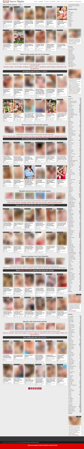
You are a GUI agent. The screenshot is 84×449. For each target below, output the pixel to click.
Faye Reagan (49, 95)
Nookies (70, 209)
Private (69, 229)
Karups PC (70, 188)
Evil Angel (70, 157)
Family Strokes (71, 164)
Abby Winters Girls (72, 65)
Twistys (69, 264)
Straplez (5, 49)
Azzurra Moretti (71, 325)
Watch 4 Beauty (71, 273)
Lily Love (70, 397)
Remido (16, 49)
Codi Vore (70, 333)
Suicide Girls (70, 245)
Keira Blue (70, 383)
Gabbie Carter (71, 363)
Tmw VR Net (71, 261)
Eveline (69, 356)
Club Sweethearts (18, 28)
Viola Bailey (49, 384)
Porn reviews (71, 54)
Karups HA (70, 187)
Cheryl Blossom (71, 332)
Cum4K (69, 137)
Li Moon (70, 394)
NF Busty (62, 384)
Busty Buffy (70, 132)
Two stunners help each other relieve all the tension (61, 224)
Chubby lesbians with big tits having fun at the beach (29, 247)
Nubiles (69, 16)
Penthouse (70, 219)
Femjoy (41, 186)
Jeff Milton (70, 377)
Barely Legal (70, 122)
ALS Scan (70, 18)
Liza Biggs (70, 401)
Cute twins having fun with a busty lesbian (50, 247)
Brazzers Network (72, 130)
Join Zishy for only (34, 71)
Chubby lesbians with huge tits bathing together (50, 224)
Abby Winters (39, 119)
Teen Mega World (18, 119)
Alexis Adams (71, 316)
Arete (15, 27)
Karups (30, 162)
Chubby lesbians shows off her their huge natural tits (7, 224)
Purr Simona (49, 186)
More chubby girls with (34, 337)
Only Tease (70, 217)
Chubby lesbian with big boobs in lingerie (7, 247)
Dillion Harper (71, 348)
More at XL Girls (72, 43)
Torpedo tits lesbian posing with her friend (62, 289)
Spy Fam (70, 240)
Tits (62, 1)
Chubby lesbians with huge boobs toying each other (50, 289)
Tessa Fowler (71, 254)
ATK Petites (70, 116)
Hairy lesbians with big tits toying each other (7, 22)
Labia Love (70, 51)
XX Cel (69, 287)
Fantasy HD (70, 165)
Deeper (69, 145)
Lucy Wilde (70, 403)
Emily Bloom (49, 360)
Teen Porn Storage (72, 253)
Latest (35, 1)
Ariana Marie (70, 324)
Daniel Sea (70, 343)
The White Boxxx (71, 257)
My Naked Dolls (71, 198)
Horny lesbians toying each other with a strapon (7, 45)
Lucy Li (59, 95)
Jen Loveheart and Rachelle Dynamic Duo (18, 356)
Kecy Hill (70, 382)
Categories (52, 1)
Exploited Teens (71, 161)
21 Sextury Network (72, 102)
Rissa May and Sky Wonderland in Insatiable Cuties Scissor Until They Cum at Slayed (29, 182)
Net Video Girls (71, 205)
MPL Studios (70, 196)
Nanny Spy (70, 201)
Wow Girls (70, 281)
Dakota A (70, 339)
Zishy (59, 252)
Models (58, 1)
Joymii (69, 184)
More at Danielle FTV (73, 93)
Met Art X (70, 195)
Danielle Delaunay (72, 344)
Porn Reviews (78, 1)
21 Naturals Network (72, 101)
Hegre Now (70, 62)
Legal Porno (70, 190)
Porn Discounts (71, 55)
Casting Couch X (71, 133)
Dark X (69, 141)
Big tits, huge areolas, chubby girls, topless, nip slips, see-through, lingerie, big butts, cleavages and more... (35, 136)
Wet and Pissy (71, 277)
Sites (66, 1)
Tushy (69, 263)
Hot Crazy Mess (71, 179)
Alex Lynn (70, 106)
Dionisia (70, 350)
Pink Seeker (70, 66)
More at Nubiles (72, 310)
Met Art (62, 293)
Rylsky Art (70, 233)
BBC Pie (70, 124)
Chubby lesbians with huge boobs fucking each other (40, 289)
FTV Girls (70, 15)
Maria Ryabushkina (72, 406)
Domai (69, 148)
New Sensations (71, 206)
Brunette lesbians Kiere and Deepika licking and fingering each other (18, 91)
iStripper (70, 24)
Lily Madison (70, 398)
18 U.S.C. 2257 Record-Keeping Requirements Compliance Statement (27, 442)
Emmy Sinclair (71, 354)
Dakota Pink (70, 340)
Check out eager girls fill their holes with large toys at (35, 205)
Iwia (69, 374)
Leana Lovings (71, 390)
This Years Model (71, 259)
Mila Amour (70, 412)
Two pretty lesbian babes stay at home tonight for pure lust (62, 158)
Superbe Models (71, 246)
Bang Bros (70, 121)
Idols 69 (69, 180)
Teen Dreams (71, 249)
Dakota (69, 337)
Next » (39, 388)
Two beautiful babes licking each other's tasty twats (51, 313)
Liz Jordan (70, 399)
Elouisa (69, 351)
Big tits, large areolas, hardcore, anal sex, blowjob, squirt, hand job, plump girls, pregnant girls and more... (34, 267)
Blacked (70, 125)
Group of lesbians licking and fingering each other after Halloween (29, 225)
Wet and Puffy (71, 279)
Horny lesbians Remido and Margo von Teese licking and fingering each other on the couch (40, 91)
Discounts (70, 1)
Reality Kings (71, 232)
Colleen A (70, 335)
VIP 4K (69, 267)
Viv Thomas (70, 269)
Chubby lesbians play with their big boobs (40, 22)
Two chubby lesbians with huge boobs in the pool (29, 380)
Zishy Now (70, 61)
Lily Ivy (69, 395)
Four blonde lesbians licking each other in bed (7, 356)
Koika (59, 293)
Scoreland (6, 27)
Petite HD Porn (71, 221)
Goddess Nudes (71, 174)
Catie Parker (70, 331)
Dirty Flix (70, 147)
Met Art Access (71, 63)
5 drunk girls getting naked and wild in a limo (40, 158)
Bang (69, 120)
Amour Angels (71, 109)
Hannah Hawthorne (72, 366)
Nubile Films (42, 362)
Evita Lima (70, 358)
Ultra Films (70, 265)
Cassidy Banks (71, 329)
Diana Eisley (70, 345)
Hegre (69, 176)
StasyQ (69, 241)
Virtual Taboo (70, 268)
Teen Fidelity (70, 250)
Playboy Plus (71, 225)
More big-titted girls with (35, 139)
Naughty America (71, 202)
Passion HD (70, 218)
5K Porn (70, 103)
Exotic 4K (70, 159)
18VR (69, 99)
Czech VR (70, 138)
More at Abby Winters (74, 434)
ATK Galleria (70, 112)
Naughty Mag (71, 203)
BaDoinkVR (70, 117)
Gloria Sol (70, 364)
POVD (69, 228)
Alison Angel (70, 320)
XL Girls (48, 161)
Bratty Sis (70, 129)
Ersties (59, 317)
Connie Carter (71, 336)
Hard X (69, 175)
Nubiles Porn (70, 213)
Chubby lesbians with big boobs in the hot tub (7, 380)
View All (70, 291)
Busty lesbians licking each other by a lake (50, 115)
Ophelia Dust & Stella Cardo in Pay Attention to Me (40, 224)
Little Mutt (49, 96)
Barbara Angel (71, 327)
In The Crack (71, 182)
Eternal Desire (71, 156)
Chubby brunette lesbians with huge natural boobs (7, 313)
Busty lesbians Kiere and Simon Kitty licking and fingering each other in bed (39, 358)
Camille (69, 328)
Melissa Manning (71, 410)
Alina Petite (70, 317)
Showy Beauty (71, 237)
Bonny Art (70, 128)
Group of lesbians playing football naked (18, 45)
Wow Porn (70, 283)
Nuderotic (70, 52)
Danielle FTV (70, 140)
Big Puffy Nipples (71, 58)
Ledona (69, 391)
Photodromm (71, 222)
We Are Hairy (28, 27)
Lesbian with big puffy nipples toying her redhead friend (29, 313)
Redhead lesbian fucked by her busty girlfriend (29, 90)
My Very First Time (72, 199)
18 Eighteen (70, 98)
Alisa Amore (70, 319)
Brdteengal (70, 50)
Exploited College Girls (30, 295)
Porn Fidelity (70, 226)
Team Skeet (70, 248)
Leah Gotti (27, 49)
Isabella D (70, 372)
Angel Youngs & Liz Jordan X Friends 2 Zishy (18, 224)
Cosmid (69, 22)
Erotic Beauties (71, 48)
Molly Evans (17, 316)
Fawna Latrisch (71, 360)
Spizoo (69, 238)
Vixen (69, 271)
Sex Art (5, 186)
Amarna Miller (71, 321)
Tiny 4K (69, 260)
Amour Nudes (71, 59)
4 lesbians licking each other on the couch (40, 45)
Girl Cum (70, 171)
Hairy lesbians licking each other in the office (18, 380)
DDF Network (71, 143)
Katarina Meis (71, 379)
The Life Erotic (71, 256)
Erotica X (70, 152)
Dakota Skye (71, 341)
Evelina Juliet (71, 355)
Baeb (69, 118)
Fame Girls (70, 163)
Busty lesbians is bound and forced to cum (29, 45)
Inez (69, 370)
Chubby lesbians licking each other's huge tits (61, 45)
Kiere (16, 96)
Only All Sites (17, 252)
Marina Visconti (71, 408)
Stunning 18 (70, 244)
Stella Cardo (17, 186)
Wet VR (69, 280)
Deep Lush (70, 144)
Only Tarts (70, 215)
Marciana (70, 405)
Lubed (69, 192)
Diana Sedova (71, 347)
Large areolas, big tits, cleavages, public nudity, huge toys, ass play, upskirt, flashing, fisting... (35, 202)
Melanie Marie (28, 294)
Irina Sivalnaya (71, 371)
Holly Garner (38, 293)
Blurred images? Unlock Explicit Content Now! (42, 445)
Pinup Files (70, 223)
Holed (69, 178)
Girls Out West (71, 172)
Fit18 (69, 168)
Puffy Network (71, 230)
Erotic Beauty (71, 151)
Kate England (71, 381)
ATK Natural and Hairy (72, 114)
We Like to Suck (71, 276)
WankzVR (70, 272)
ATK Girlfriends (71, 113)
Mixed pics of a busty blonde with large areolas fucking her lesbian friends (7, 116)
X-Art (69, 284)
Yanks (69, 288)
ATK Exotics (70, 110)
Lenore (69, 393)
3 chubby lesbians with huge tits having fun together (18, 313)
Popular (46, 1)
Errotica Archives (71, 153)
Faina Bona (70, 359)
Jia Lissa (70, 378)
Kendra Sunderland (72, 385)
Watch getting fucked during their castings (35, 270)
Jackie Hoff (70, 375)
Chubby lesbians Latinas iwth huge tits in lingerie (50, 158)
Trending (41, 1)
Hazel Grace (38, 49)
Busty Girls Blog (71, 57)
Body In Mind (71, 126)
